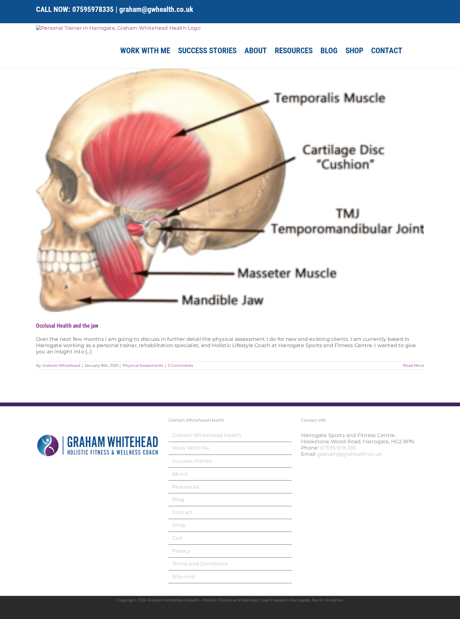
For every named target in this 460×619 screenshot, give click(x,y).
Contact (182, 512)
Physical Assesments (143, 365)
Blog (178, 499)
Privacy (181, 551)
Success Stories (192, 461)
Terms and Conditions (200, 564)
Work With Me (190, 448)
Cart (177, 538)
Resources (185, 487)
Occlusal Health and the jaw (67, 325)
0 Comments (180, 365)
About (180, 474)
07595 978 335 (338, 448)
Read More (413, 365)
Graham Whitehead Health (206, 435)
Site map (183, 577)
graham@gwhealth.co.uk (156, 9)
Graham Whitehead (61, 365)
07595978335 (93, 9)
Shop (179, 525)
